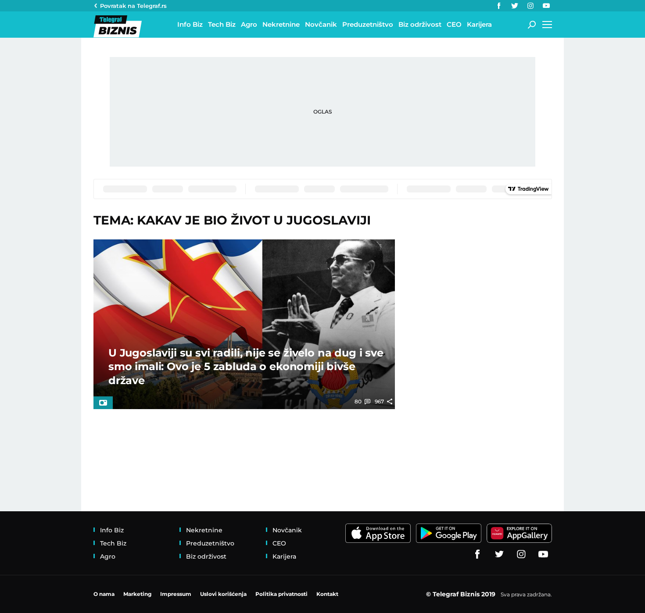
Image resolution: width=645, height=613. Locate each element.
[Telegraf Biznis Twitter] (514, 5)
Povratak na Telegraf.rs (133, 5)
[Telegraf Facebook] (499, 5)
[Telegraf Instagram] (530, 5)
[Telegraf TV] (546, 5)
